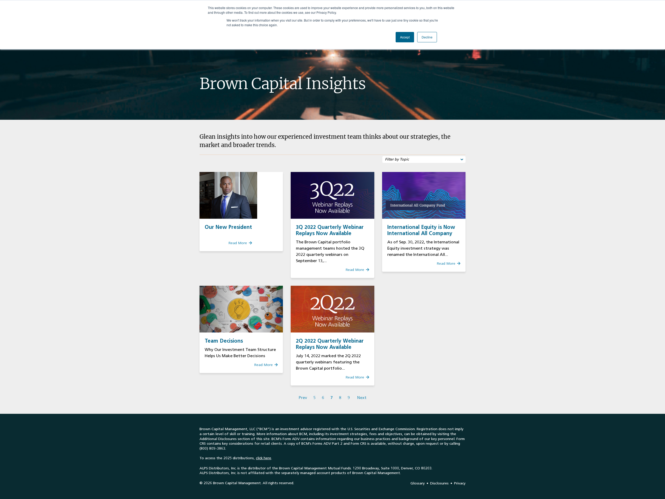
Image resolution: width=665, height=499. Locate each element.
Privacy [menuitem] (460, 483)
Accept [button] (405, 37)
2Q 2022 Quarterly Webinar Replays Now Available (330, 344)
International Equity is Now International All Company (421, 230)
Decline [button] (427, 37)
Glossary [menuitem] (417, 483)
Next (362, 397)
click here (263, 458)
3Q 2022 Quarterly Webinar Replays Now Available (330, 230)
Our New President (228, 227)
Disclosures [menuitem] (439, 483)
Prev (303, 397)
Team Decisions (224, 341)
